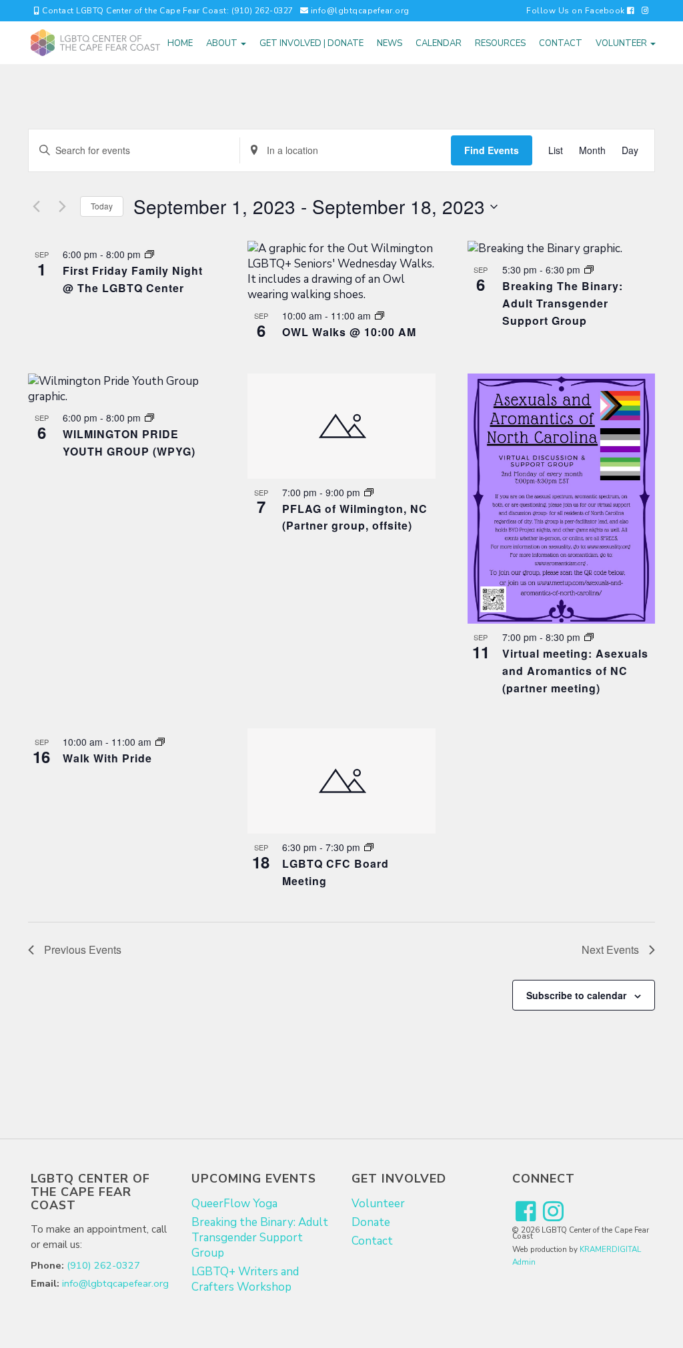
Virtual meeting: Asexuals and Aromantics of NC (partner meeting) (575, 671)
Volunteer (622, 43)
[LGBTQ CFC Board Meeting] (341, 781)
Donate (371, 1222)
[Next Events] (62, 207)
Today (102, 205)
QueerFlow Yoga (234, 1203)
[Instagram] (645, 10)
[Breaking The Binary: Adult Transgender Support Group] (561, 248)
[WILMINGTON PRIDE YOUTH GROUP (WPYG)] (121, 389)
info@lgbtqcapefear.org (359, 10)
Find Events (491, 150)
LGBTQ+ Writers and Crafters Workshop (245, 1279)
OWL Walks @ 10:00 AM (349, 332)
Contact (560, 43)
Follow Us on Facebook (576, 10)
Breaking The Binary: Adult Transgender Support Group (562, 303)
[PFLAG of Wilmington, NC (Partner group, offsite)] (341, 426)
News (389, 43)
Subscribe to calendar (576, 995)
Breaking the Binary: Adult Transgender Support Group (259, 1238)
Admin (524, 1262)
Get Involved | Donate (311, 43)
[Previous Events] (36, 207)
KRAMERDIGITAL (610, 1249)
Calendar (439, 43)
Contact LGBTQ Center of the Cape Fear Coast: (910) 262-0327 (166, 10)
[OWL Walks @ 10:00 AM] (341, 271)
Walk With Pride (107, 758)
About (222, 43)
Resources (500, 43)
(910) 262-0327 (103, 1265)
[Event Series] (149, 254)
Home (180, 43)
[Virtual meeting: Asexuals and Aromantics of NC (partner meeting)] (561, 499)
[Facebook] (526, 1212)
